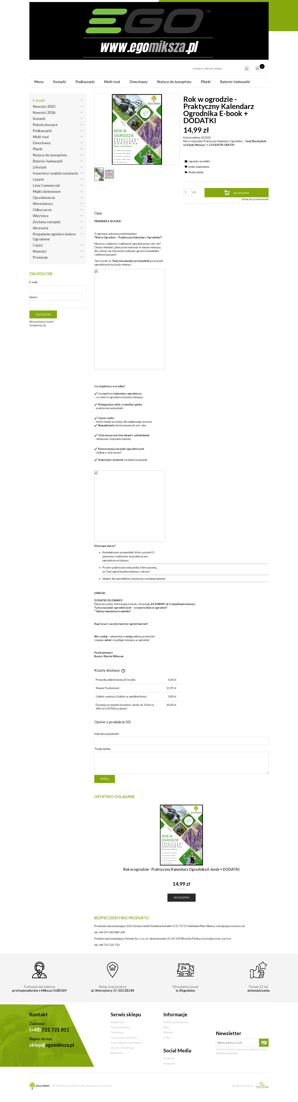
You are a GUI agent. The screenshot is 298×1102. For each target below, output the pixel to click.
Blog (166, 1027)
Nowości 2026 (44, 112)
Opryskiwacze (44, 197)
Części (38, 245)
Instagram (169, 1063)
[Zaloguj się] (247, 69)
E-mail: (33, 282)
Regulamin (117, 1052)
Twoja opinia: (102, 748)
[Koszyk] (258, 68)
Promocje (40, 257)
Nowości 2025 (44, 106)
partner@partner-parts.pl (216, 938)
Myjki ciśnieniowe (47, 191)
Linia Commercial (46, 185)
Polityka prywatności (175, 1022)
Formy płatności (120, 1027)
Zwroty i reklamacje (122, 1047)
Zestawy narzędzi (46, 222)
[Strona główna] (149, 30)
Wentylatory (43, 203)
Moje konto (117, 1022)
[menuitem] (38, 81)
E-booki (39, 100)
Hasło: (33, 297)
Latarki (38, 179)
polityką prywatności (227, 1052)
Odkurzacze (42, 209)
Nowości (40, 251)
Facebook (169, 1058)
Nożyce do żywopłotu (50, 155)
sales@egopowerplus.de (230, 926)
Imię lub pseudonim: (106, 733)
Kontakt (168, 1032)
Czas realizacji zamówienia (126, 1042)
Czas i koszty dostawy (124, 1037)
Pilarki (37, 149)
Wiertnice (41, 215)
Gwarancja (117, 1032)
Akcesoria (40, 228)
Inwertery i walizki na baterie (55, 173)
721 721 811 (49, 1030)
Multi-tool (41, 136)
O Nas (167, 1037)
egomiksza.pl (51, 1045)
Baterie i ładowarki (47, 161)
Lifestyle (40, 167)
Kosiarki (39, 118)
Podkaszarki (42, 130)
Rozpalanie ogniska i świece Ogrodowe (54, 236)
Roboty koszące (45, 124)
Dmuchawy (42, 143)
